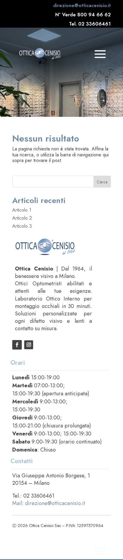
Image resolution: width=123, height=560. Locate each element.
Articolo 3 (22, 226)
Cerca (102, 182)
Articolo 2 (22, 218)
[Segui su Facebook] (17, 345)
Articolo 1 (21, 210)
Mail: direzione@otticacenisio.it (48, 503)
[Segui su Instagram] (28, 344)
